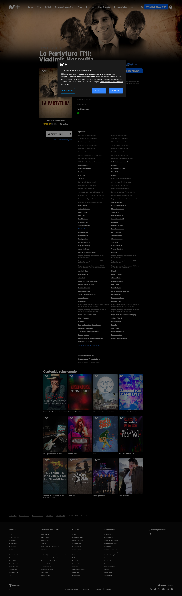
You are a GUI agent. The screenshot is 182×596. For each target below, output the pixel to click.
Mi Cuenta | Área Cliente (111, 540)
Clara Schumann (116, 239)
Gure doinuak (124, 496)
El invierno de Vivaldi (85, 341)
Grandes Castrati (84, 242)
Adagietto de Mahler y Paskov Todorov (91, 338)
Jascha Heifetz (83, 271)
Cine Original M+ (14, 537)
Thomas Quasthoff (117, 249)
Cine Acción (12, 546)
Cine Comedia (13, 543)
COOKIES (108, 589)
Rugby (74, 558)
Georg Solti (115, 328)
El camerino (72, 454)
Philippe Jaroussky (117, 281)
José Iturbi (81, 278)
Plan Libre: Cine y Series (111, 555)
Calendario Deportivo (78, 569)
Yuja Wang (114, 242)
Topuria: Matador (77, 561)
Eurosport (75, 566)
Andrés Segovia (116, 232)
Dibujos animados (46, 566)
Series (30, 7)
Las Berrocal (44, 552)
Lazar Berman (116, 301)
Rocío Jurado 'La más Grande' (49, 558)
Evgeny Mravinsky (84, 245)
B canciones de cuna (118, 169)
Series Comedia (13, 566)
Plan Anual (107, 564)
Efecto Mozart (116, 321)
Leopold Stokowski (117, 331)
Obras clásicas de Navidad (87, 315)
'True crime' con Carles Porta (49, 561)
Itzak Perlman (83, 212)
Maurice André (83, 222)
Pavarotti (114, 175)
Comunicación (108, 575)
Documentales (120, 7)
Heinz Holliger (116, 288)
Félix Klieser (115, 284)
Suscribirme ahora (156, 7)
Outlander (44, 543)
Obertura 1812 (83, 235)
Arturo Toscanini (116, 235)
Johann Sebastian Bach (119, 338)
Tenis (80, 7)
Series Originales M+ (15, 561)
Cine (39, 7)
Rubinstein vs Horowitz (85, 328)
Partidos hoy (75, 572)
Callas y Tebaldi (116, 318)
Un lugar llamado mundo (52, 454)
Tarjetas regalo (108, 572)
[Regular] (50, 124)
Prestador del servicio (71, 589)
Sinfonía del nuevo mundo (119, 162)
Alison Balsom (115, 278)
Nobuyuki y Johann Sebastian (88, 281)
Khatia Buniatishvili (117, 209)
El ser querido (45, 534)
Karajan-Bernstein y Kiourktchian (89, 325)
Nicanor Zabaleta (117, 274)
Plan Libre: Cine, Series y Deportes (113, 552)
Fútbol (48, 7)
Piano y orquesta (83, 165)
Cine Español (13, 540)
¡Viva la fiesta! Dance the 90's (130, 412)
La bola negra (45, 537)
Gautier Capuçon (84, 288)
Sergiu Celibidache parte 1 (120, 291)
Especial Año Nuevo (117, 215)
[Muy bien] (55, 124)
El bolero (114, 165)
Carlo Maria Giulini (117, 219)
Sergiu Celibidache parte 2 (87, 294)
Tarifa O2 (106, 569)
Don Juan (81, 215)
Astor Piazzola (83, 232)
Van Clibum (115, 212)
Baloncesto (75, 552)
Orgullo (11, 575)
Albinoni (81, 179)
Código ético (107, 546)
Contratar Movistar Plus (110, 549)
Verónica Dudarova (117, 229)
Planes (106, 558)
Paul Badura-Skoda (117, 298)
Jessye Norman (83, 298)
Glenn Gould (82, 205)
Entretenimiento (13, 572)
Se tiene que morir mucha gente (50, 546)
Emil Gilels (114, 252)
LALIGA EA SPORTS (77, 540)
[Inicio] (14, 7)
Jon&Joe (71, 496)
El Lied (113, 271)
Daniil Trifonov (83, 219)
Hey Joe (96, 454)
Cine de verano (13, 552)
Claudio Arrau (83, 274)
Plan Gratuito (104, 7)
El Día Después (76, 546)
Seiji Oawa (114, 222)
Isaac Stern (82, 301)
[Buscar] (142, 7)
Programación (76, 575)
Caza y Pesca (44, 572)
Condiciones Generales (110, 543)
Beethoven (82, 172)
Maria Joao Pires (116, 335)
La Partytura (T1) (55, 134)
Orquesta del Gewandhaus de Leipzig (123, 315)
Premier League (76, 543)
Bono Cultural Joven (109, 566)
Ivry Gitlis (81, 321)
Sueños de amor (116, 245)
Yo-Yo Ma (114, 325)
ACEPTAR (115, 91)
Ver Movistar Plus (108, 534)
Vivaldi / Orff (115, 172)
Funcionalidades (108, 537)
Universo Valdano (77, 549)
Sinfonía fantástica (84, 169)
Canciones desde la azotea (103, 412)
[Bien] (52, 124)
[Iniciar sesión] (171, 7)
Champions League (77, 537)
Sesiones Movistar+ (75, 412)
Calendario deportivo (64, 7)
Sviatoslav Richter (84, 225)
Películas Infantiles (14, 555)
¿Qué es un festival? (126, 454)
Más (132, 7)
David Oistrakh (116, 294)
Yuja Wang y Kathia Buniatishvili (88, 331)
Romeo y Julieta (83, 335)
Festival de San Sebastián (48, 564)
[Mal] (47, 124)
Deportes (90, 7)
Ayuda (153, 534)
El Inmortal (44, 549)
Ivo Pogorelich (83, 239)
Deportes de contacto (78, 564)
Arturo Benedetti (84, 291)
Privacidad (98, 589)
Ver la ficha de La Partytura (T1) (88, 345)
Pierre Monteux (83, 318)
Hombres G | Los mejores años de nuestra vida (54, 555)
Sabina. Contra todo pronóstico (55, 412)
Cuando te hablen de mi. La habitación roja (53, 497)
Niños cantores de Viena (86, 284)
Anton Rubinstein (84, 209)
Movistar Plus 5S (45, 575)
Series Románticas (14, 564)
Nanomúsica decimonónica (87, 252)
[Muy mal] (44, 124)
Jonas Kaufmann (84, 249)
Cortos (11, 549)
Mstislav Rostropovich (118, 205)
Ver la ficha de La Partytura (63, 140)
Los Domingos (44, 540)
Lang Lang (81, 175)
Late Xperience (99, 496)
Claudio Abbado (116, 202)
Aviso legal (86, 589)
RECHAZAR (99, 91)
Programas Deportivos (47, 569)
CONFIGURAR (67, 91)
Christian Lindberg (117, 225)
